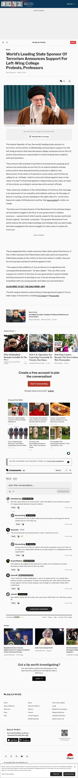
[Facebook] (6, 756)
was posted (52, 200)
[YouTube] (22, 756)
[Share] (69, 81)
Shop (5, 712)
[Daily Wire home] (39, 42)
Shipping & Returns (58, 712)
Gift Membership (33, 719)
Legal (54, 706)
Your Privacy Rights (58, 703)
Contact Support (33, 715)
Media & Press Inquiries (59, 709)
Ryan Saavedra (11, 72)
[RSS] (27, 756)
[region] (39, 771)
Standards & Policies (58, 715)
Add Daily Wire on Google (40, 136)
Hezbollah (54, 296)
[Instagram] (16, 756)
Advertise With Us (34, 706)
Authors (30, 709)
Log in (51, 391)
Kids (5, 715)
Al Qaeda (42, 296)
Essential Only (69, 774)
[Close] (75, 767)
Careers (30, 712)
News (6, 703)
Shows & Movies (9, 706)
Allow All (56, 774)
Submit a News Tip (58, 719)
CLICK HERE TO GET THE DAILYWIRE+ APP (25, 286)
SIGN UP (73, 42)
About (30, 703)
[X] (11, 756)
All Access (7, 709)
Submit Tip (39, 678)
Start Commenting (39, 384)
